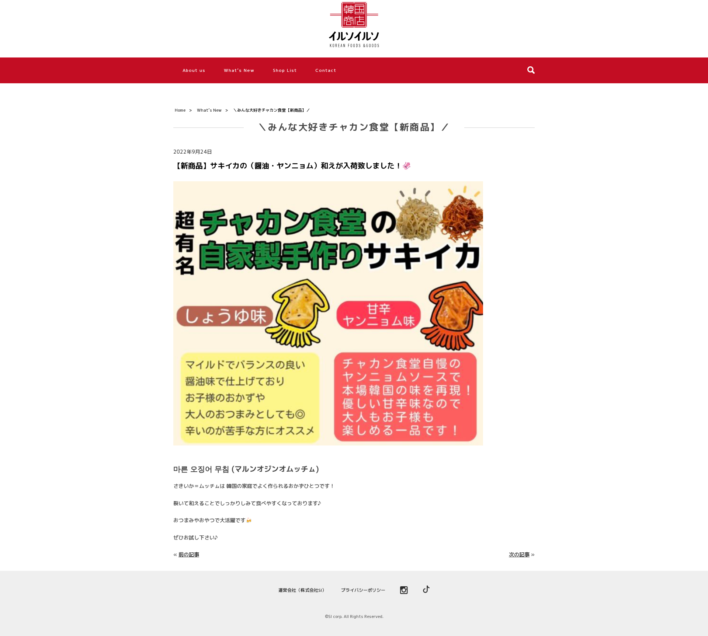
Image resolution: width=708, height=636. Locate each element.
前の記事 (188, 554)
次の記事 (519, 554)
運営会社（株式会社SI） (302, 590)
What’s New (239, 70)
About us (194, 70)
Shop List (285, 70)
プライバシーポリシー (363, 590)
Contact (325, 70)
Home (180, 110)
